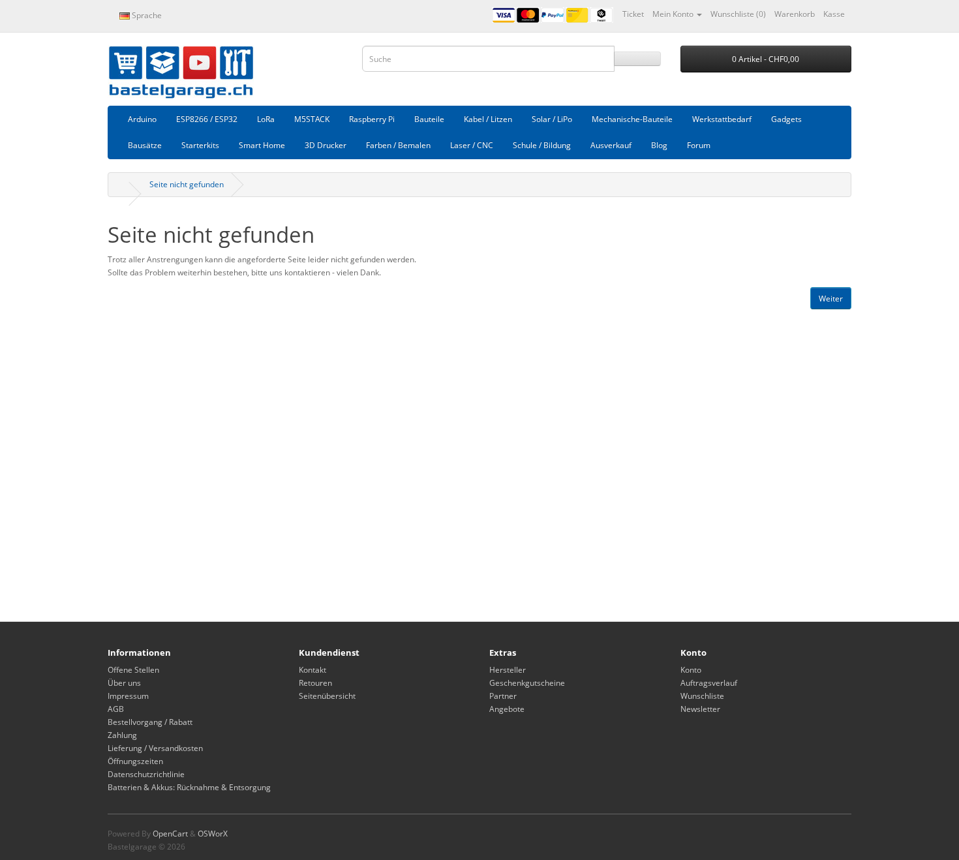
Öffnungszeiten (135, 761)
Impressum (128, 695)
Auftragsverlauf (708, 682)
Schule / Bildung (542, 145)
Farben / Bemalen (398, 145)
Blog (659, 145)
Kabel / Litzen (488, 119)
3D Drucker (325, 145)
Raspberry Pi (372, 119)
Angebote (507, 708)
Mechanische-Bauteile (632, 119)
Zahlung (122, 735)
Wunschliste (702, 695)
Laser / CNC (471, 145)
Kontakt (312, 669)
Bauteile (429, 119)
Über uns (124, 682)
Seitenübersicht (327, 695)
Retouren (315, 682)
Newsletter (700, 708)
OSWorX (213, 833)
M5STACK (311, 119)
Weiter (831, 298)
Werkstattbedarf (722, 119)
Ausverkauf (611, 145)
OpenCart (170, 833)
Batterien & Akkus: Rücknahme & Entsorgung (189, 787)
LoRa (266, 119)
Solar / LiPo (552, 119)
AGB (116, 708)
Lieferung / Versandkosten (155, 748)
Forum (698, 145)
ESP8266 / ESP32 (206, 119)
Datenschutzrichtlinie (146, 774)
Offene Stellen (133, 669)
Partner (503, 695)
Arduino (142, 119)
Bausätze (145, 145)
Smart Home (262, 145)
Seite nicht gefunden (186, 184)
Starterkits (200, 145)
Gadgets (786, 119)
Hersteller (507, 669)
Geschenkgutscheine (527, 682)
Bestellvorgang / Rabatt (150, 722)
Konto (690, 669)
